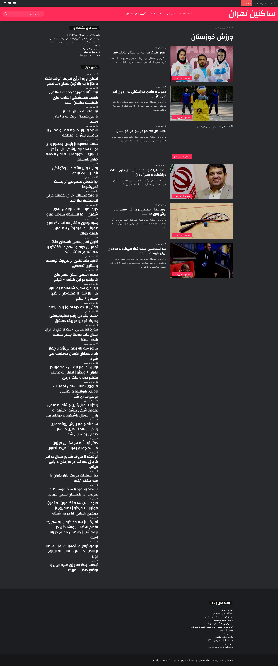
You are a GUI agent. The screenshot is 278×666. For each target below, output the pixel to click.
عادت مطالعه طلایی (91, 52)
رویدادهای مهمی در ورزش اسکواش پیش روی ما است (140, 211)
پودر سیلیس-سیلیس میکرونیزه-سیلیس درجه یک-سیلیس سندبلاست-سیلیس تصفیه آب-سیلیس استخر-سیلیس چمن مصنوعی (74, 41)
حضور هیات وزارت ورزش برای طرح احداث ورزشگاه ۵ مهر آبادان (138, 172)
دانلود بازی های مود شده (89, 48)
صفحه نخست (186, 13)
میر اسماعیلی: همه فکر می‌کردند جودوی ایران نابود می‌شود (137, 251)
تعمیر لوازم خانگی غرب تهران (220, 623)
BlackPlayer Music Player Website (83, 35)
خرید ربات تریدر (226, 630)
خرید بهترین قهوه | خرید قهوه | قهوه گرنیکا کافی (211, 626)
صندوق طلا (228, 633)
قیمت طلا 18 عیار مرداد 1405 (220, 640)
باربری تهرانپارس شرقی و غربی (219, 616)
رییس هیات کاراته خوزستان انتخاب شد (139, 52)
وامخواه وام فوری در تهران (221, 647)
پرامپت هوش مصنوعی (223, 620)
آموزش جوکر (227, 610)
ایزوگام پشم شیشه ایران (222, 613)
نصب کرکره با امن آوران (89, 55)
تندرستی (171, 13)
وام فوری (229, 643)
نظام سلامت (156, 13)
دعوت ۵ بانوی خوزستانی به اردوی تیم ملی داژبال (139, 94)
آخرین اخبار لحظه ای (136, 13)
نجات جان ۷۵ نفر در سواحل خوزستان (141, 131)
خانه (229, 27)
